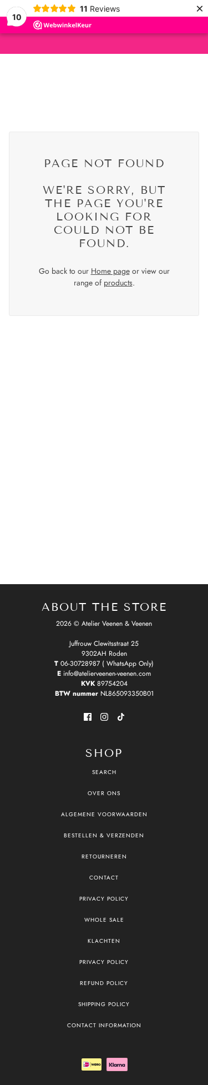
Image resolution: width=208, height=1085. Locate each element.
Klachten (104, 941)
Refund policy (104, 983)
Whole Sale (104, 920)
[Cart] (193, 84)
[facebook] (87, 716)
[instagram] (104, 716)
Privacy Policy (104, 899)
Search (104, 772)
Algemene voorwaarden (104, 814)
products (118, 282)
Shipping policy (104, 1004)
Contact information (104, 1025)
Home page (110, 271)
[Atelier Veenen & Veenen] (104, 83)
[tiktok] (121, 716)
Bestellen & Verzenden (104, 835)
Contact (104, 877)
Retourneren (104, 856)
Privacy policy (104, 962)
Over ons (104, 793)
